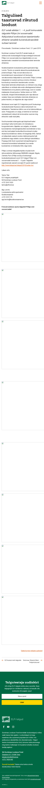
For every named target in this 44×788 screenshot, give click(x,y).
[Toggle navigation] (40, 2)
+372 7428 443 (7, 759)
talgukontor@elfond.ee (10, 757)
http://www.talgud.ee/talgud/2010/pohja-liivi (17, 165)
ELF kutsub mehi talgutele (13, 660)
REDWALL (5, 784)
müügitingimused (35, 779)
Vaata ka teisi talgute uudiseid (31, 651)
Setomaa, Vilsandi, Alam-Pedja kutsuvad (31, 661)
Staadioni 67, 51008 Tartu (11, 755)
